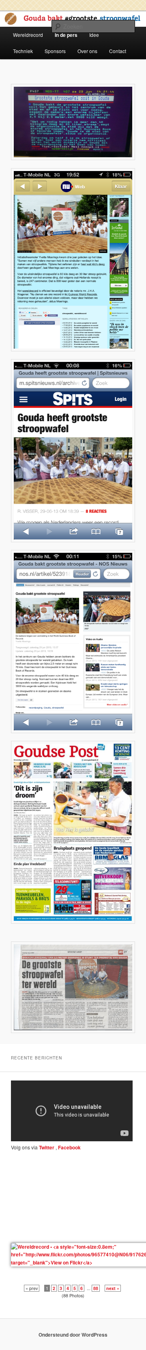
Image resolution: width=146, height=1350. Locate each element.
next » (112, 1288)
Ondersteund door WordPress (73, 1334)
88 (95, 1288)
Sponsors (55, 50)
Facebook (69, 1147)
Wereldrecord (28, 34)
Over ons (87, 50)
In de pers (66, 35)
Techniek (23, 50)
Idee (94, 34)
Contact (117, 50)
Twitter (47, 1147)
